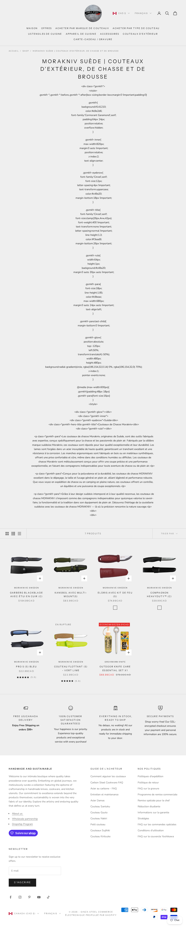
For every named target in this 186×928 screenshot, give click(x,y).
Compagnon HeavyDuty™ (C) (159, 594)
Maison (32, 28)
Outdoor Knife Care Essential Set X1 (115, 668)
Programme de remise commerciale (157, 794)
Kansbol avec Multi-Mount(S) (71, 594)
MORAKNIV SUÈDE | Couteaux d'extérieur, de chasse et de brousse (76, 51)
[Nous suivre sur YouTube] (39, 897)
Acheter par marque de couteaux (82, 28)
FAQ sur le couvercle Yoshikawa (156, 836)
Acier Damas (97, 800)
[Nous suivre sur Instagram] (20, 897)
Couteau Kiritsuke (100, 836)
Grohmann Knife (115, 662)
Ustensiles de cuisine (45, 33)
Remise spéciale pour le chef (154, 800)
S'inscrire (22, 882)
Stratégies (143, 818)
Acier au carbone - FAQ (103, 788)
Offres (46, 28)
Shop (26, 51)
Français (141, 13)
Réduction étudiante (149, 806)
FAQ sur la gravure (148, 788)
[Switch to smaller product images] (13, 534)
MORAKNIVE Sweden (26, 588)
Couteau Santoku (100, 806)
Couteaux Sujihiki (100, 830)
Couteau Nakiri (98, 818)
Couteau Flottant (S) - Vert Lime (71, 668)
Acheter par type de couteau (136, 28)
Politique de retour (148, 782)
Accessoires (109, 33)
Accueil (14, 51)
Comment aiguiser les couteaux (108, 776)
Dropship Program (22, 824)
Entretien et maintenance (104, 794)
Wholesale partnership (25, 819)
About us (17, 813)
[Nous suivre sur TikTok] (48, 897)
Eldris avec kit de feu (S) (115, 594)
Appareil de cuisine (81, 33)
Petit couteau (97, 824)
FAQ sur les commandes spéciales (157, 824)
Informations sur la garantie (153, 812)
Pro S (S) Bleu (26, 666)
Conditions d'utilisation (151, 830)
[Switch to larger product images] (7, 534)
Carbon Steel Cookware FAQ (106, 782)
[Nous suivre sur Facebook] (10, 897)
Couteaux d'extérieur (140, 33)
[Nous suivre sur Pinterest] (29, 897)
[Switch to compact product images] (19, 534)
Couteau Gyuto (99, 812)
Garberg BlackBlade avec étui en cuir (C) (26, 594)
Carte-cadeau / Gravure (93, 39)
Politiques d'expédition (150, 776)
